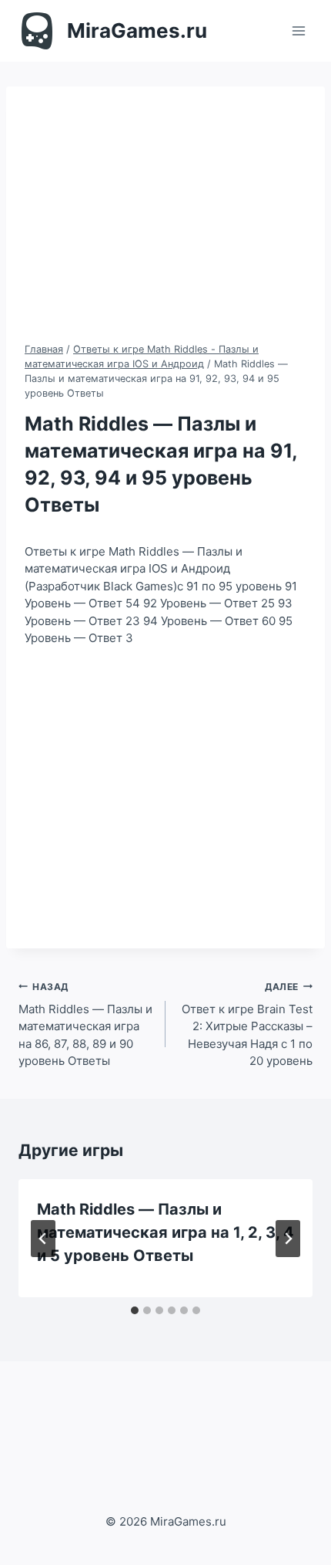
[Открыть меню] (298, 30)
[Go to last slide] (43, 1238)
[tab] (135, 1310)
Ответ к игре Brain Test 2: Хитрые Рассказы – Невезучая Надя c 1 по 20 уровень (247, 1025)
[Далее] (288, 1238)
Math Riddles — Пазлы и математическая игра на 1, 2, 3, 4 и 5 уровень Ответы (165, 1232)
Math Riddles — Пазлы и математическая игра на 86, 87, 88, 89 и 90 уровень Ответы (85, 1025)
